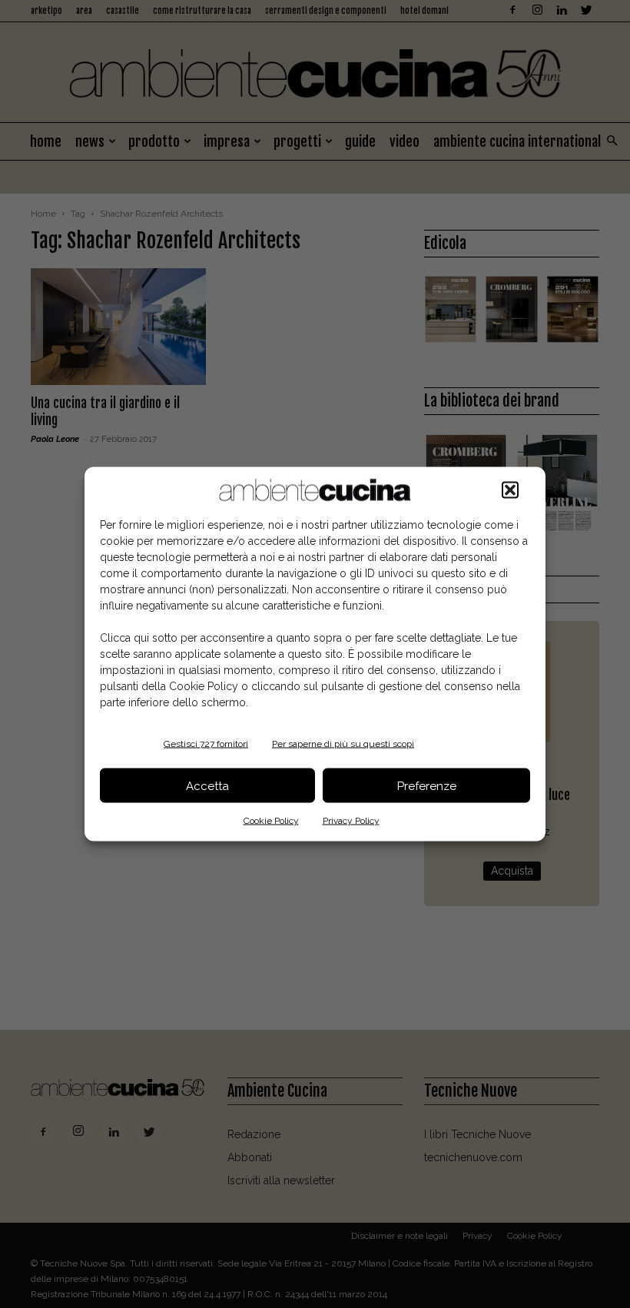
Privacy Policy (351, 820)
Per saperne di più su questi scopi (343, 744)
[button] (510, 490)
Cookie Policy (271, 820)
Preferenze (426, 785)
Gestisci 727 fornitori (206, 744)
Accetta (207, 785)
